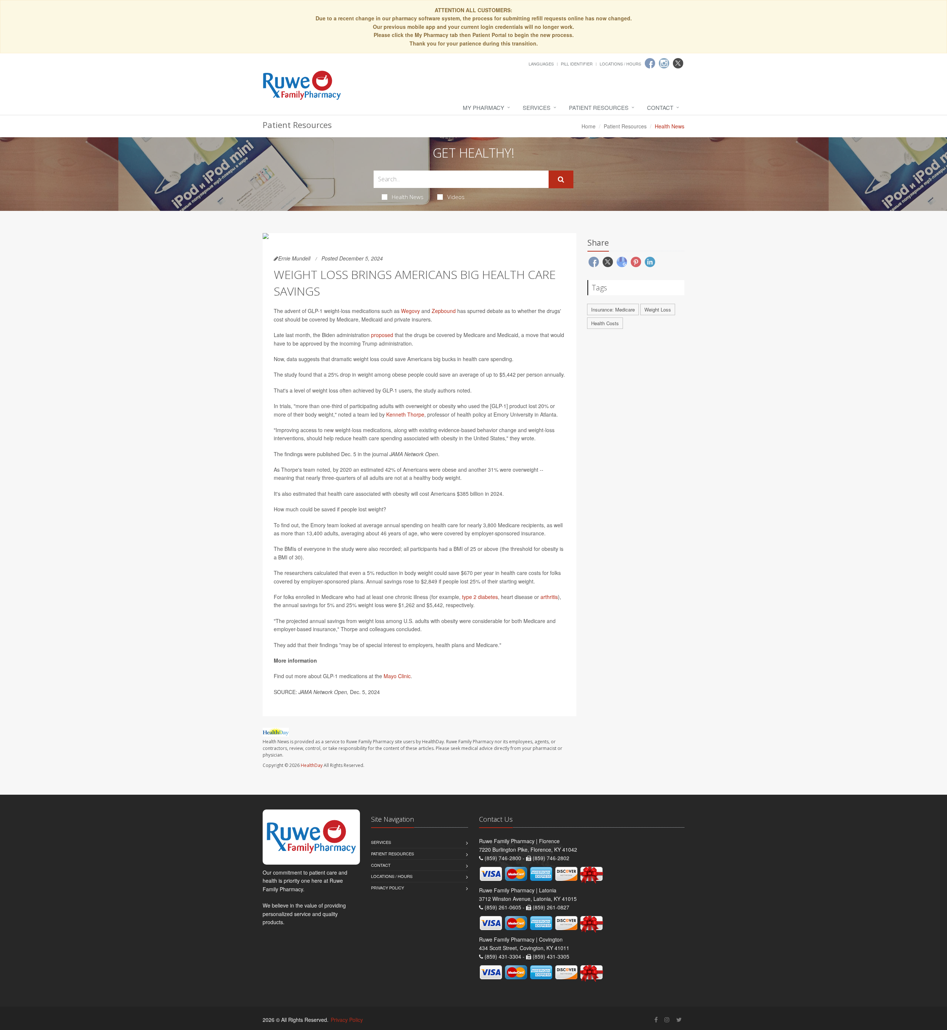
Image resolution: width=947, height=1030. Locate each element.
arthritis (549, 596)
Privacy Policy (387, 888)
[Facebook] (650, 63)
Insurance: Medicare (613, 309)
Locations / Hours (620, 64)
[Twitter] (678, 63)
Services (536, 107)
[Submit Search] (561, 179)
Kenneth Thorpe (405, 414)
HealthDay (312, 765)
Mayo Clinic (397, 676)
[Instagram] (664, 63)
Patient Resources (598, 107)
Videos (456, 197)
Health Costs (605, 323)
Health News (408, 197)
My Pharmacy (483, 107)
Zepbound (444, 310)
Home (589, 126)
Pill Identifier (577, 64)
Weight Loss (657, 309)
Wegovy (410, 310)
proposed (382, 335)
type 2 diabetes (480, 596)
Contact (660, 107)
